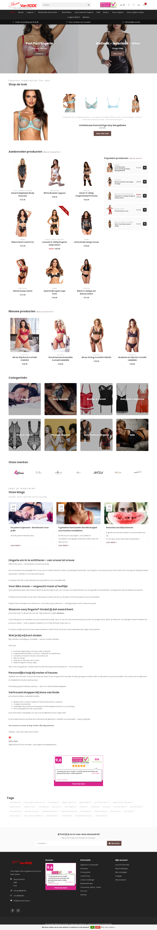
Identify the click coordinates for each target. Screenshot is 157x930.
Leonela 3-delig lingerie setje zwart (54, 243)
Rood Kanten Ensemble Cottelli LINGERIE (61, 359)
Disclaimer (84, 868)
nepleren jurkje (29, 807)
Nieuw (21, 12)
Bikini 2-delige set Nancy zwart (86, 292)
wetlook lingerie (101, 811)
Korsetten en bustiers (21, 656)
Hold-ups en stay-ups (21, 660)
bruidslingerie (53, 802)
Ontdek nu (39, 54)
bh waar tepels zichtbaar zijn (34, 802)
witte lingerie (115, 811)
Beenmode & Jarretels (47, 12)
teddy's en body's (33, 653)
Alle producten (120, 880)
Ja (92, 927)
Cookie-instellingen (87, 880)
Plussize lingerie (51, 420)
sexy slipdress (15, 811)
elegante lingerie (69, 802)
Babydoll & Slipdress (124, 384)
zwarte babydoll (52, 816)
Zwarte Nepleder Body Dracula (22, 194)
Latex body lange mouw (86, 242)
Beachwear (67, 12)
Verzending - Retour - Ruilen (90, 887)
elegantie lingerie (85, 802)
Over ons (83, 891)
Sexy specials (50, 384)
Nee (97, 927)
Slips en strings (19, 658)
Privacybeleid (85, 872)
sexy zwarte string (32, 811)
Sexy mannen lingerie (84, 12)
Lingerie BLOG (74, 17)
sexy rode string (136, 807)
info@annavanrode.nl (21, 901)
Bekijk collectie (51, 152)
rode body (83, 807)
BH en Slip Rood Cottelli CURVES (25, 359)
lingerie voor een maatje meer (123, 802)
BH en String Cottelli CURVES (96, 357)
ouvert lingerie (70, 807)
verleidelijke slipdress (69, 811)
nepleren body (15, 807)
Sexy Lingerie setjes (135, 12)
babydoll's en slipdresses (50, 653)
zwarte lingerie (101, 816)
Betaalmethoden (86, 883)
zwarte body (66, 816)
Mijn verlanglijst (121, 872)
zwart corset (129, 811)
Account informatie (122, 865)
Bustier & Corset (86, 384)
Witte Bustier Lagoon (55, 193)
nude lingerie (44, 807)
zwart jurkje (15, 816)
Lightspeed (82, 924)
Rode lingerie (15, 802)
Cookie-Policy (85, 876)
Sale (98, 12)
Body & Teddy (14, 420)
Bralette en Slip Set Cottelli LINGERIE (132, 359)
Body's (106, 12)
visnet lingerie (86, 811)
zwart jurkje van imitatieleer (33, 816)
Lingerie (30, 12)
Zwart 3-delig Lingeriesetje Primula (86, 194)
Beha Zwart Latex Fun (23, 242)
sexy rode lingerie (120, 807)
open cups (56, 807)
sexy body (107, 807)
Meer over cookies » (108, 927)
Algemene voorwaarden (89, 865)
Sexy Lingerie (118, 12)
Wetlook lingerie (19, 662)
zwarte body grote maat (83, 816)
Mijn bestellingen (121, 868)
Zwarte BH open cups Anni (54, 292)
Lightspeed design (93, 924)
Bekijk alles (135, 158)
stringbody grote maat (50, 811)
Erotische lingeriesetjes (22, 651)
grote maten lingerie (102, 802)
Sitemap (83, 895)
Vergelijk (118, 876)
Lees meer (15, 545)
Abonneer (115, 843)
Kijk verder (117, 54)
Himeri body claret (22, 291)
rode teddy (95, 807)
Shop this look (102, 133)
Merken (86, 17)
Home (12, 12)
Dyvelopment (107, 924)
